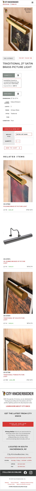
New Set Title (8, 135)
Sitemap (7, 482)
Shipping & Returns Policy (27, 482)
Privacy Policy (11, 484)
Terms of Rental (14, 482)
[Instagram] (30, 473)
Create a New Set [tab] (12, 129)
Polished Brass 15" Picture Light (15, 206)
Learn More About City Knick (18, 406)
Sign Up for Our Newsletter (18, 424)
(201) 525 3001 (6, 4)
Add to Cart (11, 148)
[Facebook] (25, 473)
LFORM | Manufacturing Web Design (18, 486)
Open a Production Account (23, 484)
